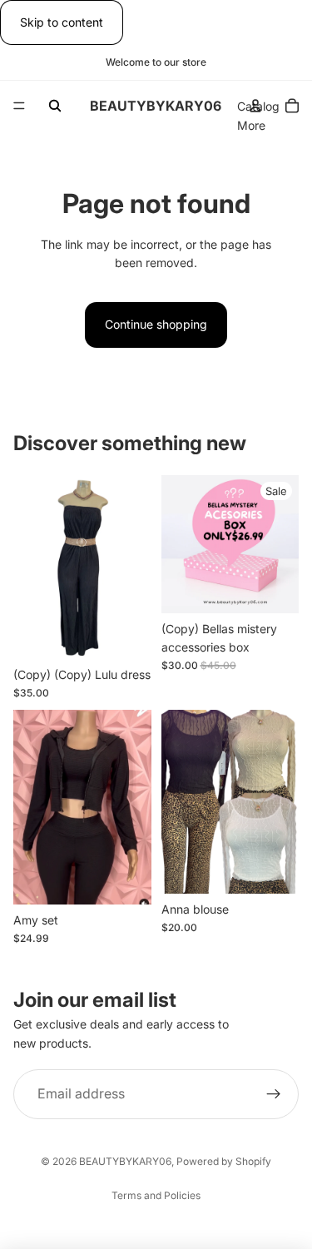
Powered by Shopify (223, 1161)
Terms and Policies (156, 1195)
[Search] (55, 105)
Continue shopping (156, 324)
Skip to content (61, 22)
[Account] (255, 105)
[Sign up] (273, 1094)
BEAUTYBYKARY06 (125, 1161)
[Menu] (19, 106)
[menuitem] (251, 125)
